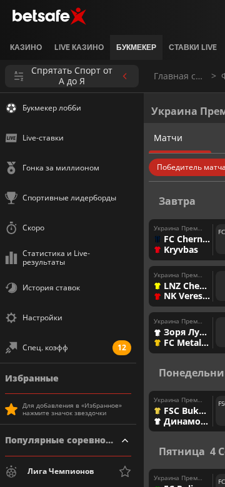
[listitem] (26, 47)
